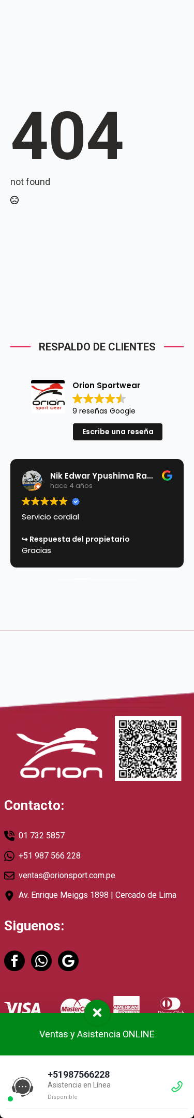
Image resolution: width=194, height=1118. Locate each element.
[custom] (41, 961)
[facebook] (14, 961)
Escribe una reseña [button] (118, 431)
